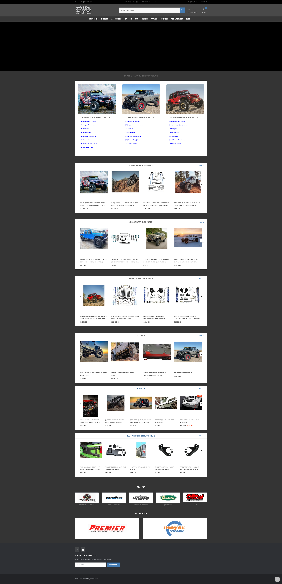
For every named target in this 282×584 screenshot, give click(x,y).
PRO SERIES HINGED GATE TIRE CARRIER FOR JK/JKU (115, 468)
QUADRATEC (168, 505)
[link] (94, 185)
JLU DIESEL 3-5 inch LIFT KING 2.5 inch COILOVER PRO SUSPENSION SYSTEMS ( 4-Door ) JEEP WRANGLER (157, 204)
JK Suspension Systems (177, 121)
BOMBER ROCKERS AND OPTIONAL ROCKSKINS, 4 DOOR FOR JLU (154, 374)
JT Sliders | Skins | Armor (133, 140)
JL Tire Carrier (85, 140)
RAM (136, 19)
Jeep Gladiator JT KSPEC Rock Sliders (122, 374)
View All (201, 165)
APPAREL (154, 19)
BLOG (188, 19)
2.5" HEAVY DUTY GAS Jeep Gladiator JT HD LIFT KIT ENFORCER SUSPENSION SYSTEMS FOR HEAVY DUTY (124, 261)
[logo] (83, 10)
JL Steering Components (88, 136)
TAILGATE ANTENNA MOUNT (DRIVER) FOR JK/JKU (164, 468)
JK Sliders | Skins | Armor (177, 140)
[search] (182, 10)
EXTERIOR (104, 19)
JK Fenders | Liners (175, 144)
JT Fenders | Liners (131, 144)
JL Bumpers (85, 129)
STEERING (128, 19)
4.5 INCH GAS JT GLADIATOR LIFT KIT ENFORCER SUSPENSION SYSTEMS (186, 261)
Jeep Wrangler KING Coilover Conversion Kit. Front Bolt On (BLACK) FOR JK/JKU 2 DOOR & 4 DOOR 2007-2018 (156, 317)
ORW (195, 504)
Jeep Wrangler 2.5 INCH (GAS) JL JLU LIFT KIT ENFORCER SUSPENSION (187, 204)
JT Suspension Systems (132, 121)
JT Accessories (130, 132)
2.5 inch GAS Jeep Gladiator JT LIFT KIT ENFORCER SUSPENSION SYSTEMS (94, 261)
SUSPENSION (93, 19)
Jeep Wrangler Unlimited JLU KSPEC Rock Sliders (93, 374)
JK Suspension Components (178, 125)
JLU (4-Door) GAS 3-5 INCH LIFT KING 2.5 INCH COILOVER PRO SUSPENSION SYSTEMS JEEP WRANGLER (124, 204)
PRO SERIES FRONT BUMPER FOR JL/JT (189, 421)
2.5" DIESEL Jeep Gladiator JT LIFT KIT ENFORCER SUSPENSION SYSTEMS (156, 261)
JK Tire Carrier (174, 136)
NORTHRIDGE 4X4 (114, 505)
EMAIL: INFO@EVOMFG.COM (84, 2)
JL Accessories (86, 132)
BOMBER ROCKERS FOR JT (183, 373)
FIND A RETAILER (177, 19)
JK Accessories (174, 132)
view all (201, 389)
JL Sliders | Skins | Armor (89, 144)
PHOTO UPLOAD (193, 2)
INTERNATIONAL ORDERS (149, 2)
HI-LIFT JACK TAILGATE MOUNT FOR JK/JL (140, 468)
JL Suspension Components (90, 125)
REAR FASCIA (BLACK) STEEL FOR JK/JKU (165, 421)
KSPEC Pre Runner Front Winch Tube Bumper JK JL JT (90, 421)
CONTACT (204, 2)
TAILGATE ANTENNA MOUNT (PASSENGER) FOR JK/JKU (189, 468)
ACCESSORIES (116, 19)
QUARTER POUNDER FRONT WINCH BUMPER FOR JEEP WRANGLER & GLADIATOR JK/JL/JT (114, 421)
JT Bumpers (129, 129)
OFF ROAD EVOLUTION (86, 505)
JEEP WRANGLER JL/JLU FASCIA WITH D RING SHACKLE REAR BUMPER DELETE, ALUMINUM (141, 421)
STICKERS (164, 19)
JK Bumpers (173, 129)
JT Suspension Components (134, 125)
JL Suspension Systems (88, 121)
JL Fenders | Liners (87, 147)
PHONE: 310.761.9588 (132, 2)
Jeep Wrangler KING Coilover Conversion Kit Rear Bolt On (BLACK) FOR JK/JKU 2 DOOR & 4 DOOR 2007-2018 (188, 317)
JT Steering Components (133, 136)
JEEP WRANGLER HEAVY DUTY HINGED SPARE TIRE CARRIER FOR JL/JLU (90, 468)
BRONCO (145, 19)
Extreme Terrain (141, 505)
